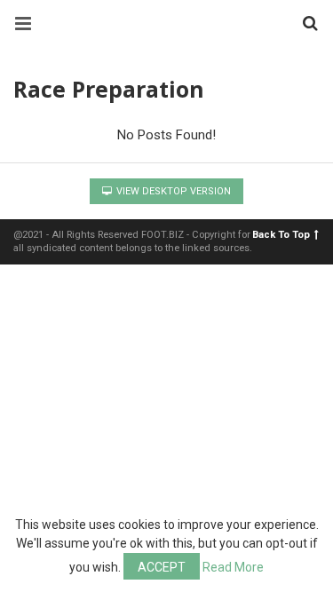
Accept (162, 567)
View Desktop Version (172, 191)
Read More (233, 567)
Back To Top (281, 235)
